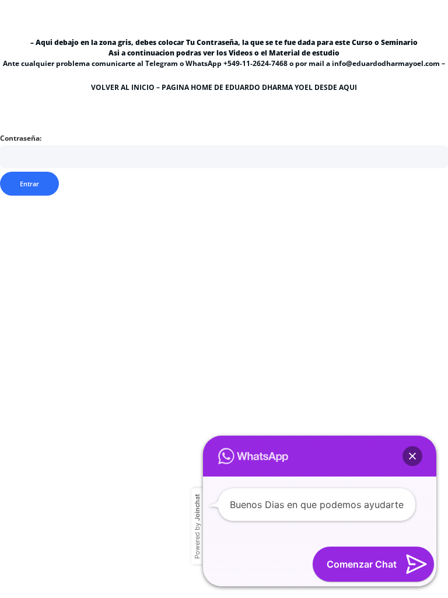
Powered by (197, 526)
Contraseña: (20, 138)
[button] (412, 456)
